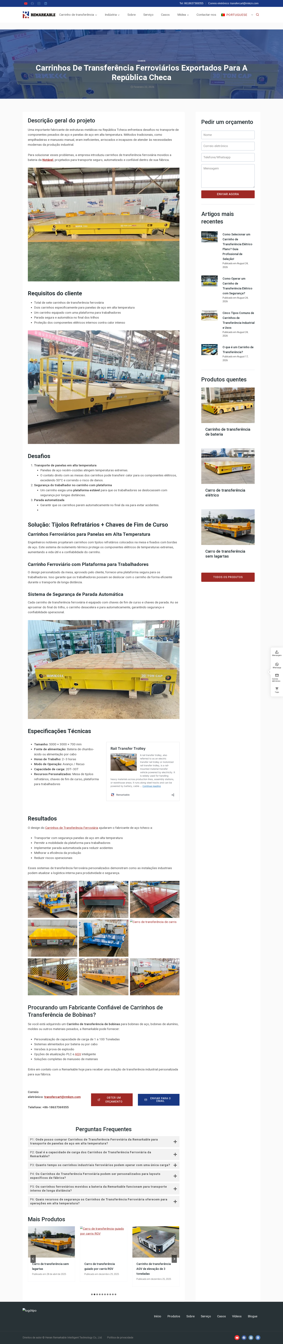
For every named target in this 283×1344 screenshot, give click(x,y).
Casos (165, 14)
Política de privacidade (120, 1337)
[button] (52, 899)
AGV (78, 1054)
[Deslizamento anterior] (33, 1259)
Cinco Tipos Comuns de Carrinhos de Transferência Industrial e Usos (239, 320)
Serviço (148, 14)
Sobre (131, 14)
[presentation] (51, 1242)
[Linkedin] (45, 3)
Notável (47, 160)
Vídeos (237, 1316)
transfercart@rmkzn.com (244, 3)
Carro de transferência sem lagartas (50, 1266)
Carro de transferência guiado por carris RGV (99, 1266)
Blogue (252, 1316)
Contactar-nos (206, 14)
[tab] (92, 1294)
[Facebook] (32, 3)
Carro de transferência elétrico (225, 493)
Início (157, 1316)
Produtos (173, 1316)
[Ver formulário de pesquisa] (257, 15)
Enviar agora (228, 194)
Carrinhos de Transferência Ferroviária (71, 828)
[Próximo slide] (174, 1259)
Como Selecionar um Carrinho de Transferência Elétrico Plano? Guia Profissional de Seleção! (237, 246)
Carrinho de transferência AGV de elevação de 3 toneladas (153, 1269)
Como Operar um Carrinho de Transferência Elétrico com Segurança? (237, 286)
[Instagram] (39, 3)
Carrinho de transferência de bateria (227, 432)
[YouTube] (26, 3)
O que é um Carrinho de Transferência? (238, 349)
